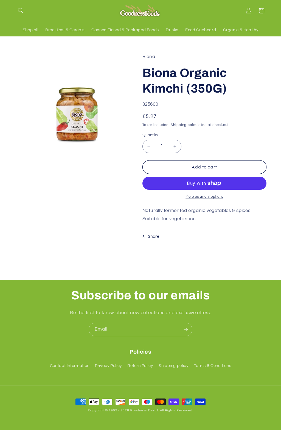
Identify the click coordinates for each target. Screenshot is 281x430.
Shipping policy (173, 366)
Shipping (179, 125)
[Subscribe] (185, 329)
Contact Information (69, 366)
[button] (21, 10)
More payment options (204, 197)
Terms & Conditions (212, 366)
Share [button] (153, 236)
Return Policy (140, 366)
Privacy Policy (108, 366)
